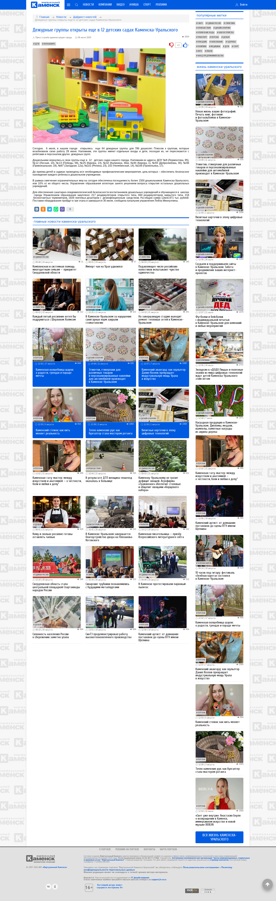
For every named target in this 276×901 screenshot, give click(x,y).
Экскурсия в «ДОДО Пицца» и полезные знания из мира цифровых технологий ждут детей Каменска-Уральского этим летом (219, 374)
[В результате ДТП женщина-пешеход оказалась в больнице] (110, 455)
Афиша (134, 4)
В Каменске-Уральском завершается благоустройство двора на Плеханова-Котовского (109, 537)
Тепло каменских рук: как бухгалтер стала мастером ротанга (110, 431)
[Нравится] (185, 44)
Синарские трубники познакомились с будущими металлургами (107, 585)
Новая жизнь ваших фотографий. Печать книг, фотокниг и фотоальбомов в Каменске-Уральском (215, 116)
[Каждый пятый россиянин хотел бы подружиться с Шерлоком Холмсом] (57, 294)
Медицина (215, 46)
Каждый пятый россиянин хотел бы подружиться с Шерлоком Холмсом (54, 318)
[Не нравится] (171, 44)
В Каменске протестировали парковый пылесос (162, 585)
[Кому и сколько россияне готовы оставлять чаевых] (57, 512)
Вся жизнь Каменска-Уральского (219, 837)
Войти (242, 4)
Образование (217, 42)
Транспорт (202, 37)
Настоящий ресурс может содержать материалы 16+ (110, 886)
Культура (145, 524)
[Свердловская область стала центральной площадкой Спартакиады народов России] (57, 562)
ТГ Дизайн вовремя (140, 878)
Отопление (145, 307)
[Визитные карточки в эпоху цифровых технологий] (163, 405)
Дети (37, 44)
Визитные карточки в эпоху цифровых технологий (159, 431)
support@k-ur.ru (158, 879)
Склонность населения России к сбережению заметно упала (51, 635)
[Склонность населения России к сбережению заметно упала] (57, 612)
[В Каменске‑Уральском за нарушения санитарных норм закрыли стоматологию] (110, 294)
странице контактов (219, 860)
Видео (121, 4)
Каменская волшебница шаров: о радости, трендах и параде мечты (55, 373)
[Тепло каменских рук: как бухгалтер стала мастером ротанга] (111, 405)
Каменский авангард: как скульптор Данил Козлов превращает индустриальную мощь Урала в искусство (164, 374)
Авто (200, 51)
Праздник (202, 42)
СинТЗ (90, 575)
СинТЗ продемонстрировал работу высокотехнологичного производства (108, 635)
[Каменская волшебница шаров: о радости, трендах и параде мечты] (58, 344)
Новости (88, 4)
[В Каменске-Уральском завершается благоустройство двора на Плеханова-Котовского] (110, 512)
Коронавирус (49, 44)
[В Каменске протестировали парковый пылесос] (162, 562)
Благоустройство (95, 524)
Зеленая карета (204, 563)
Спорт (147, 4)
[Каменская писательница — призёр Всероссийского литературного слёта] (162, 512)
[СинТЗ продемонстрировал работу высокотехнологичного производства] (110, 612)
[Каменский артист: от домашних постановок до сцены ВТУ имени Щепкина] (162, 612)
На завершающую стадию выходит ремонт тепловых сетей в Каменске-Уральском (161, 319)
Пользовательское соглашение (201, 867)
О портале (105, 849)
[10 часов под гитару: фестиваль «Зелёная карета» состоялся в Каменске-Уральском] (219, 550)
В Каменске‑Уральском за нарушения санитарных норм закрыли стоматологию (108, 319)
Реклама (161, 4)
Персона (38, 358)
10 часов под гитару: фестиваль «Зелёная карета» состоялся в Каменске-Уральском (215, 575)
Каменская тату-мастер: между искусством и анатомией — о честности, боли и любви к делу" (57, 481)
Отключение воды (206, 32)
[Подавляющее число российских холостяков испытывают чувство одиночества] (162, 244)
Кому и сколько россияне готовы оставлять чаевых (53, 535)
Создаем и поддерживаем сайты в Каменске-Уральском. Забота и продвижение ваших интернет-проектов (215, 268)
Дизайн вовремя (95, 358)
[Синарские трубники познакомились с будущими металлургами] (110, 562)
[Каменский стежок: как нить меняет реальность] (58, 405)
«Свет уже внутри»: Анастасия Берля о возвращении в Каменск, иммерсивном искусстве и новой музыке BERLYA (218, 820)
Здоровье (231, 42)
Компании (105, 4)
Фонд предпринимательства (210, 56)
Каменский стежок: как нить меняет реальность (53, 431)
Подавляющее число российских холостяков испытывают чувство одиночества (158, 269)
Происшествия (94, 307)
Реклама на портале (127, 849)
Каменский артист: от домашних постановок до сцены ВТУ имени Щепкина (158, 637)
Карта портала (168, 849)
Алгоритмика (204, 360)
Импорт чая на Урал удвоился (104, 266)
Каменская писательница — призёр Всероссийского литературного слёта (161, 535)
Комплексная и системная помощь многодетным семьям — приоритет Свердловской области (55, 269)
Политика (202, 46)
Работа (209, 51)
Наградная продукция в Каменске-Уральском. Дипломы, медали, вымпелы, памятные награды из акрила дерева (216, 427)
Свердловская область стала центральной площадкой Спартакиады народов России (56, 587)
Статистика (92, 257)
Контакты (149, 849)
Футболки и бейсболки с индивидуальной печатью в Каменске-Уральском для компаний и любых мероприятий (218, 321)
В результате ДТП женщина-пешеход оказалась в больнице (109, 479)
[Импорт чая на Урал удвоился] (110, 244)
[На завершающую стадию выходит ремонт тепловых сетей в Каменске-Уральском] (162, 294)
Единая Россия (42, 257)
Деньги (38, 524)
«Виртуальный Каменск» (55, 867)
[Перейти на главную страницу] (45, 5)
